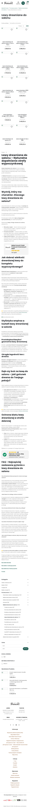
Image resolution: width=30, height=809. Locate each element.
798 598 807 (22, 710)
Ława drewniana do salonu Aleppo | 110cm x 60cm (22, 67)
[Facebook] (10, 725)
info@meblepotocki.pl (8, 719)
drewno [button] (5, 663)
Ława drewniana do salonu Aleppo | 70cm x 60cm (8, 67)
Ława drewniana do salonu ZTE (7, 139)
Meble (3, 585)
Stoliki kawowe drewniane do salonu (13, 627)
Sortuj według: (5, 23)
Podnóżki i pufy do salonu (10, 622)
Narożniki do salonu (9, 619)
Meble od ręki (5, 590)
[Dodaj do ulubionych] (11, 29)
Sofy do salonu (8, 624)
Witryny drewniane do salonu (11, 634)
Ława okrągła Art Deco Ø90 (22, 139)
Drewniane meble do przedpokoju (11, 595)
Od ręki (3, 587)
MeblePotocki (5, 8)
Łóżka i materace (6, 582)
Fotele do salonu (8, 607)
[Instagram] (19, 725)
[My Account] (18, 3)
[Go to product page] (5, 675)
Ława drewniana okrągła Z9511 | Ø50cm (8, 115)
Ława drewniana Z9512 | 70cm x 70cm (22, 91)
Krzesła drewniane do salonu (11, 614)
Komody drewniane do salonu (11, 610)
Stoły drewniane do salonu (10, 629)
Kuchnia (5, 602)
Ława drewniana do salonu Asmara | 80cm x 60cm (8, 92)
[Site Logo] (8, 3)
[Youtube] (16, 725)
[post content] (8, 33)
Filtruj (25, 648)
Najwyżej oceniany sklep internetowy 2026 (16, 454)
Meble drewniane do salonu (10, 605)
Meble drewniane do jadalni (9, 600)
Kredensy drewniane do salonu (11, 612)
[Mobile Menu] (3, 3)
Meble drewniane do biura (9, 597)
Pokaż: (20, 26)
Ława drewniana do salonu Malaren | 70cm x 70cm (22, 43)
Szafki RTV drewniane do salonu (12, 632)
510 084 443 (22, 712)
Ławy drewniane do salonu (11, 617)
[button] (23, 3)
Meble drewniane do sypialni (10, 637)
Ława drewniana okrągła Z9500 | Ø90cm (22, 116)
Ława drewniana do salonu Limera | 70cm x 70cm (8, 43)
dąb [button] (4, 657)
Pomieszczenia (13, 8)
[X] (13, 725)
